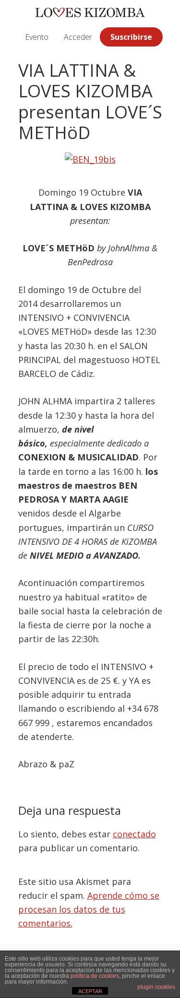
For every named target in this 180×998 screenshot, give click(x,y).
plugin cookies (156, 987)
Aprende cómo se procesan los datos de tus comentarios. (88, 909)
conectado (134, 834)
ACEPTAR (90, 991)
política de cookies (95, 976)
